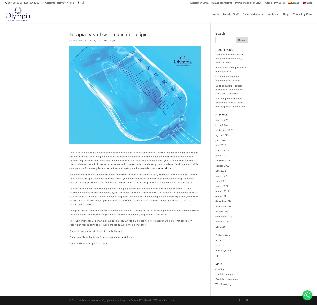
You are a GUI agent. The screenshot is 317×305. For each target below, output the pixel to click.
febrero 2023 (222, 150)
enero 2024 (221, 125)
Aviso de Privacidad (275, 3)
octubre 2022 (222, 165)
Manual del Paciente (221, 3)
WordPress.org (223, 284)
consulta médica (162, 168)
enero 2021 (221, 196)
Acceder (219, 269)
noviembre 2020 (223, 206)
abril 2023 (220, 145)
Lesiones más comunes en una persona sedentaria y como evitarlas (229, 58)
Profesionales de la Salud (248, 3)
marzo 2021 (221, 186)
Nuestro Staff (231, 14)
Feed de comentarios (226, 279)
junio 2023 (220, 140)
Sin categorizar (111, 40)
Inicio (216, 14)
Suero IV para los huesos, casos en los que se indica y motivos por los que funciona (230, 102)
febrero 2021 (222, 191)
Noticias (219, 245)
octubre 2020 (222, 211)
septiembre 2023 (224, 130)
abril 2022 (220, 170)
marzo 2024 (221, 120)
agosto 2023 (222, 135)
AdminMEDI (79, 40)
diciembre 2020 (223, 201)
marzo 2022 (221, 176)
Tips (217, 255)
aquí (120, 231)
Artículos (220, 240)
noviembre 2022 (223, 160)
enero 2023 (221, 155)
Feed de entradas (224, 274)
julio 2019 (220, 226)
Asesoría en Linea (199, 3)
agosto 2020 (222, 221)
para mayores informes (122, 237)
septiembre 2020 (224, 216)
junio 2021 (220, 181)
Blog (286, 14)
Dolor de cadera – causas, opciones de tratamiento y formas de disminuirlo (229, 89)
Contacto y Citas (302, 14)
